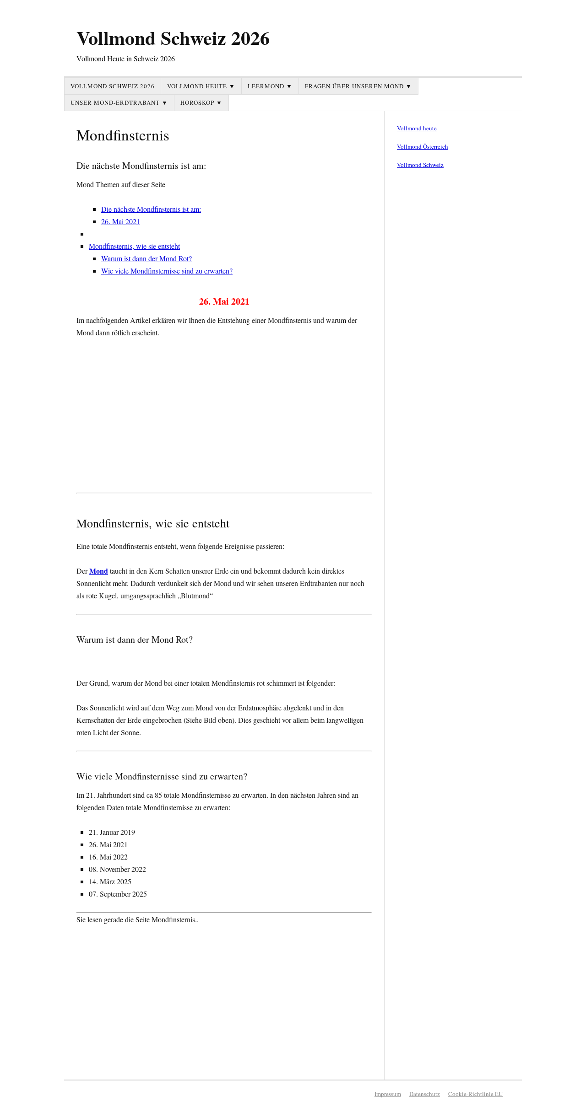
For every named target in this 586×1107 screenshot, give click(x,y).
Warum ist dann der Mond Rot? (146, 258)
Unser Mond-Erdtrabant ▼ (119, 102)
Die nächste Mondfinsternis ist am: (151, 209)
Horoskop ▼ (201, 102)
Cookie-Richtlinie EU (475, 1094)
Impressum (387, 1094)
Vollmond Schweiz (420, 165)
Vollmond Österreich (422, 146)
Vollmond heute (417, 128)
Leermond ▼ (270, 86)
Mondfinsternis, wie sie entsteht (134, 246)
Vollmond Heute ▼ (201, 86)
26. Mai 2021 (120, 221)
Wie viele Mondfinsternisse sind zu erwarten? (167, 270)
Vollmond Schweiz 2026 (173, 37)
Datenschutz (424, 1094)
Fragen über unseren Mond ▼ (358, 86)
